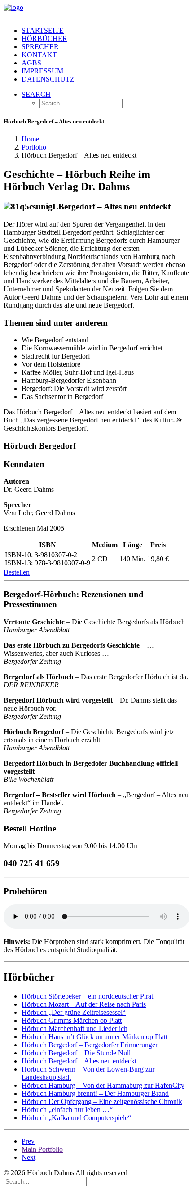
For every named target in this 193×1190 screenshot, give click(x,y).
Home (30, 139)
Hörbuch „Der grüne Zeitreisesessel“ (74, 1012)
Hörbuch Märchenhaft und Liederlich (74, 1028)
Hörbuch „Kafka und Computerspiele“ (76, 1118)
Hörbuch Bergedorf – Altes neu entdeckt (79, 1061)
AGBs (31, 63)
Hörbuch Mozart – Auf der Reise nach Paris (84, 1004)
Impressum (42, 71)
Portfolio (34, 147)
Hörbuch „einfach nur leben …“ (67, 1109)
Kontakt (39, 55)
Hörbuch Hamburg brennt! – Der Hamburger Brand (95, 1093)
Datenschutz (48, 79)
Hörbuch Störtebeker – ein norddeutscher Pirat (87, 996)
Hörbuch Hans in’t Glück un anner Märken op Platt (94, 1036)
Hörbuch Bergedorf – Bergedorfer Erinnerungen (90, 1045)
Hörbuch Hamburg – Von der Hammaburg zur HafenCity (103, 1085)
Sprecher (40, 46)
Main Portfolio (42, 1149)
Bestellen (17, 572)
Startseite (43, 30)
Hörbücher (44, 38)
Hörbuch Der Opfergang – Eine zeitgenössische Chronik (102, 1101)
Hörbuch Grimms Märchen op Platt (72, 1020)
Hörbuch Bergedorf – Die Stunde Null (76, 1053)
